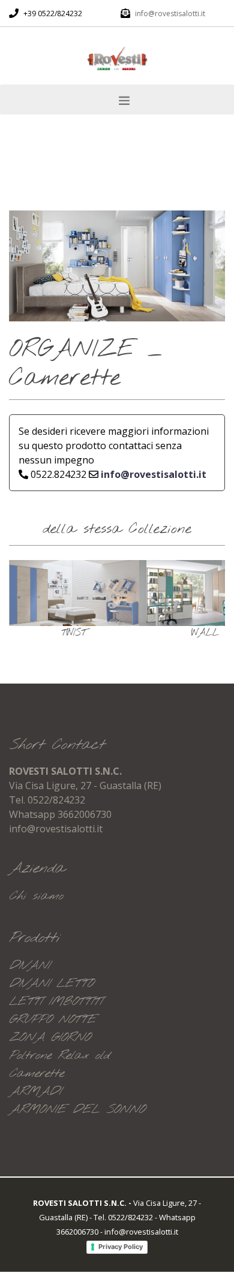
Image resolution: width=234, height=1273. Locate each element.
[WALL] (107, 593)
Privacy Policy (120, 1246)
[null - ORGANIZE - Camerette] (117, 265)
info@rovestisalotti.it (170, 13)
